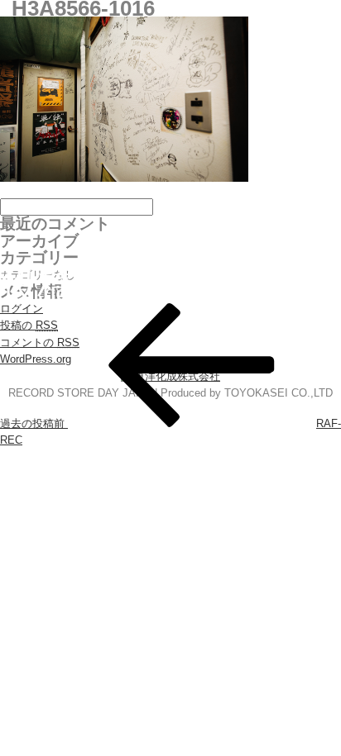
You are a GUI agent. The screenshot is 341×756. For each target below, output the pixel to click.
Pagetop (297, 712)
